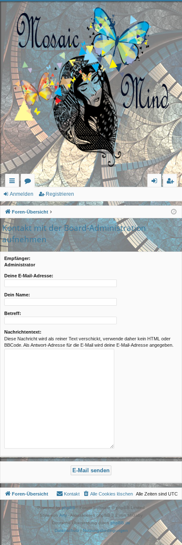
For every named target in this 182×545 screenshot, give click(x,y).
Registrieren (60, 194)
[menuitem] (108, 493)
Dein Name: (17, 294)
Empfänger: (17, 258)
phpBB (68, 507)
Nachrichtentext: (22, 331)
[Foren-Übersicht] (91, 87)
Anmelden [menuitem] (156, 182)
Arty (63, 515)
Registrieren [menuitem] (171, 182)
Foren (29, 182)
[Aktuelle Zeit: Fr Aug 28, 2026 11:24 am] (173, 212)
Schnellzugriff (14, 182)
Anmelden (21, 194)
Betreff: (12, 313)
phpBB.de (120, 522)
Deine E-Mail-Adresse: (28, 275)
